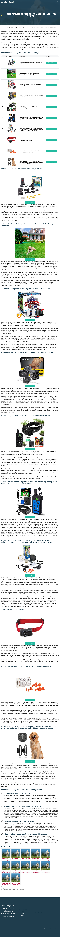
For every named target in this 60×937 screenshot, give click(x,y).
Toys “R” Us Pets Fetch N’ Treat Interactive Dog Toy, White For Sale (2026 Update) (19, 890)
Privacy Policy (44, 928)
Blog (23, 913)
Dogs (4, 886)
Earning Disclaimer (51, 928)
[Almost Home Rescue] (10, 2)
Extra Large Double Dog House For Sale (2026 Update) (13, 889)
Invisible (4, 888)
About (23, 911)
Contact (22, 915)
